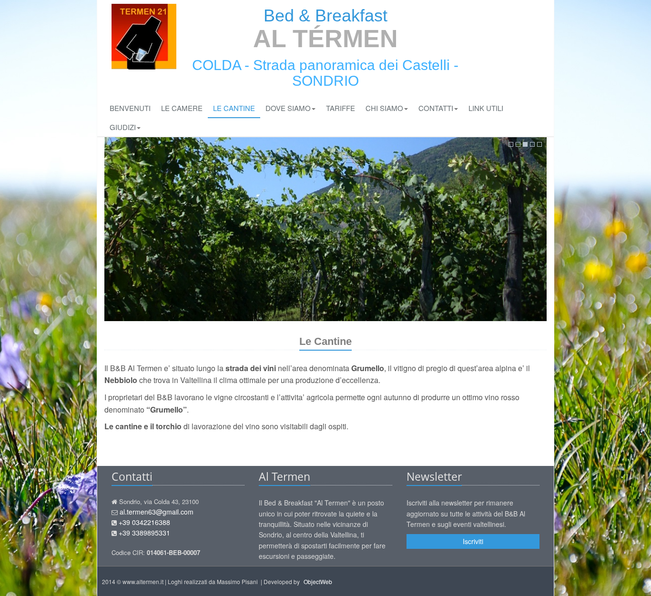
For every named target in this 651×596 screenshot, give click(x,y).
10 (539, 144)
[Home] (144, 37)
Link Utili (485, 108)
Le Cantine (234, 108)
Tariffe (340, 108)
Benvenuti (130, 108)
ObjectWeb (318, 581)
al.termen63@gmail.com (156, 511)
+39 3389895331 (144, 532)
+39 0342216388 (144, 522)
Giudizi (123, 127)
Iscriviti (473, 541)
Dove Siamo (288, 108)
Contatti (435, 108)
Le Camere (182, 108)
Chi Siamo (384, 108)
